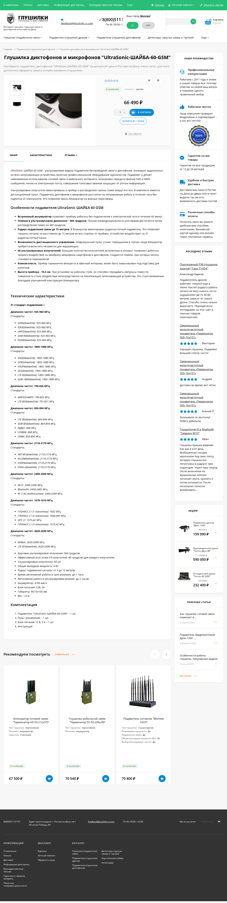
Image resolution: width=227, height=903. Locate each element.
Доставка (43, 5)
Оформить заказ (46, 859)
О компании (10, 5)
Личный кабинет (47, 855)
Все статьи (186, 676)
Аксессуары (108, 862)
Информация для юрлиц (69, 5)
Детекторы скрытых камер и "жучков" (112, 852)
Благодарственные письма (105, 5)
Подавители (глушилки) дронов (84, 859)
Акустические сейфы (112, 858)
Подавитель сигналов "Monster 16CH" (143, 720)
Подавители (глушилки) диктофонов (36, 49)
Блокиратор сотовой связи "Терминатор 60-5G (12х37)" (31, 720)
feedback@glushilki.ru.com (77, 23)
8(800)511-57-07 (117, 19)
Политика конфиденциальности (15, 884)
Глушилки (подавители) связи (84, 852)
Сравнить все (62, 654)
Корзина (42, 851)
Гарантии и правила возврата (14, 877)
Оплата (27, 5)
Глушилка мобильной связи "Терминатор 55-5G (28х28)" (87, 720)
